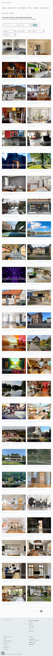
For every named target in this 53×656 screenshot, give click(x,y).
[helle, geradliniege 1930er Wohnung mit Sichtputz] (39, 480)
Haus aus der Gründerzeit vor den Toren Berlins (39, 375)
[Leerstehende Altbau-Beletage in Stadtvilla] (39, 47)
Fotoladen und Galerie (33, 216)
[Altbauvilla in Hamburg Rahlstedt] (39, 184)
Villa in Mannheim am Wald (9, 170)
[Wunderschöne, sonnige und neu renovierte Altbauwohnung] (39, 115)
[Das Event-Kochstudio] (39, 70)
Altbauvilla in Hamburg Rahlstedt (35, 193)
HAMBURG (31, 622)
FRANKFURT (31, 631)
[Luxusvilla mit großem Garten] (39, 593)
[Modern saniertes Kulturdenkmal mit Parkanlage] (14, 93)
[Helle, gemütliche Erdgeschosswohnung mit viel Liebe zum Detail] (14, 593)
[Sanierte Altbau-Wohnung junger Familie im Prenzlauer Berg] (14, 525)
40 (43, 611)
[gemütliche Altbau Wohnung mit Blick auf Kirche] (39, 571)
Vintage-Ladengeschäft (8, 375)
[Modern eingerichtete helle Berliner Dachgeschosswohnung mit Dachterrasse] (14, 47)
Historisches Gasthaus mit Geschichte (11, 421)
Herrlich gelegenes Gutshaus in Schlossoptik (38, 170)
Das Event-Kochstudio (33, 79)
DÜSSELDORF (31, 627)
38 (38, 611)
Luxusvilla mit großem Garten (35, 603)
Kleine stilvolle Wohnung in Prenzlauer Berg (13, 330)
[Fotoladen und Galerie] (39, 206)
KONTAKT (5, 645)
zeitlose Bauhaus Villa (8, 466)
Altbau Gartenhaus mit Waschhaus (11, 216)
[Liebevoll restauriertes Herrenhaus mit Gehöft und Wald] (39, 252)
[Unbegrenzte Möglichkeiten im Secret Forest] (39, 457)
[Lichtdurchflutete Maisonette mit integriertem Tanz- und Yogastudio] (39, 93)
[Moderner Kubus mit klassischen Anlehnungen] (14, 548)
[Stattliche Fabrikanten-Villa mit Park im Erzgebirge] (39, 525)
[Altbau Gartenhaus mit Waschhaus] (14, 206)
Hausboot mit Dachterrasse (9, 261)
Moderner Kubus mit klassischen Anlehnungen (13, 557)
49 (48, 611)
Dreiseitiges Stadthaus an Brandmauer (37, 557)
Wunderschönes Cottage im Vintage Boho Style (13, 307)
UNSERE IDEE (6, 643)
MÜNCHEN (31, 624)
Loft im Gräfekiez (32, 398)
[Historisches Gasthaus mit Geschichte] (14, 411)
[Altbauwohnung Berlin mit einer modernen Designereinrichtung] (14, 184)
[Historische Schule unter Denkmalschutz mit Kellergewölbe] (39, 320)
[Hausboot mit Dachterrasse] (14, 252)
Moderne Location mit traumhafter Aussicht (38, 512)
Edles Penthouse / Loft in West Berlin (36, 307)
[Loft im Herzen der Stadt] (39, 275)
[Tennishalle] (14, 229)
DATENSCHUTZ (6, 647)
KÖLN (30, 629)
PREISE (4, 638)
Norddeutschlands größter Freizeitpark (37, 239)
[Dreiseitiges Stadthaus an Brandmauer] (39, 548)
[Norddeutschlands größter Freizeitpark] (39, 229)
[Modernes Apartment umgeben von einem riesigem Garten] (39, 411)
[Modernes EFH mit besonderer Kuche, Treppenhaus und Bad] (14, 571)
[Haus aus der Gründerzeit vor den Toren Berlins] (39, 366)
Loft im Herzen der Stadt (33, 284)
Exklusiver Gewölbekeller (8, 352)
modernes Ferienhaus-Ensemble (35, 443)
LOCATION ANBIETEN (7, 640)
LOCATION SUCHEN (7, 636)
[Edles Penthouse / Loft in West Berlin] (39, 297)
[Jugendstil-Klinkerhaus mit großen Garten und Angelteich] (39, 343)
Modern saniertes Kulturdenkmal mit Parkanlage (14, 102)
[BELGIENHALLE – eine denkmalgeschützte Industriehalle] (14, 434)
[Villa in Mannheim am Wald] (14, 161)
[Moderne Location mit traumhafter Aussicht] (39, 502)
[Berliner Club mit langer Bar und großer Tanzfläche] (14, 275)
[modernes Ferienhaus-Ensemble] (39, 434)
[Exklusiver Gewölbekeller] (14, 343)
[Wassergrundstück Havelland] (14, 389)
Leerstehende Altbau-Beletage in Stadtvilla (38, 56)
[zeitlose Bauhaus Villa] (14, 457)
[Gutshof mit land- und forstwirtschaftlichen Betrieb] (14, 480)
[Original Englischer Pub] (14, 115)
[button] (3, 653)
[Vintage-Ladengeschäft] (14, 366)
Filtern (35, 25)
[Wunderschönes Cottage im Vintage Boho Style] (14, 297)
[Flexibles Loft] (39, 138)
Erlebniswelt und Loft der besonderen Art (12, 147)
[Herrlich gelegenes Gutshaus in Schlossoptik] (39, 161)
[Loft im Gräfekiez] (39, 389)
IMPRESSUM (5, 649)
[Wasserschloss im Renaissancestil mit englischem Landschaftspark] (14, 70)
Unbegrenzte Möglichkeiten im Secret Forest (38, 466)
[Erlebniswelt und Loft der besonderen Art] (14, 138)
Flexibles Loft (31, 147)
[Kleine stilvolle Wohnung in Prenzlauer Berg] (14, 320)
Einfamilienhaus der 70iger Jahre (10, 512)
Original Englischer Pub (8, 125)
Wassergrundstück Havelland (9, 398)
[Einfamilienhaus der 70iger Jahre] (14, 502)
